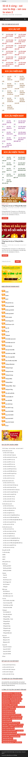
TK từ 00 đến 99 (9, 396)
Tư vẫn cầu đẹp (6, 552)
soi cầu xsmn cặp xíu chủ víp (9, 531)
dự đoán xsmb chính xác (16, 718)
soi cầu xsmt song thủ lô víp (9, 522)
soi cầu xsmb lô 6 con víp (8, 478)
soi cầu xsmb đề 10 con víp (9, 466)
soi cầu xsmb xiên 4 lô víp (9, 501)
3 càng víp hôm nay (6, 695)
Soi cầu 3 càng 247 (18, 726)
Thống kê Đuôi (8, 382)
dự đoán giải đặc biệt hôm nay (8, 710)
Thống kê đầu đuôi (9, 364)
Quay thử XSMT (9, 418)
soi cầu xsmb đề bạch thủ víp (9, 468)
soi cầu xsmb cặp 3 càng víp (9, 455)
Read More (4, 218)
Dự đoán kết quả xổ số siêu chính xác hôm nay (11, 714)
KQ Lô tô (4, 635)
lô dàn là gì (21, 724)
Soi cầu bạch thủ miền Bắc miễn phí (9, 732)
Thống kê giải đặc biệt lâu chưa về (9, 740)
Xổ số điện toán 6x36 (10, 339)
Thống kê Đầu (8, 378)
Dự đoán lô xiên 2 (5, 716)
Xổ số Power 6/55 (9, 324)
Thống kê (7, 335)
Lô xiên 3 (11, 726)
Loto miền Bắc (8, 400)
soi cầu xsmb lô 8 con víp (8, 482)
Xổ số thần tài (8, 346)
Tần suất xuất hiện (9, 393)
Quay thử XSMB (9, 411)
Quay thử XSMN (9, 414)
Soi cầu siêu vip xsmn (7, 527)
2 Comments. (5, 209)
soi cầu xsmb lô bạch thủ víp (9, 487)
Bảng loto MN (6, 639)
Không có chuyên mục (13, 724)
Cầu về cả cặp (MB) (10, 357)
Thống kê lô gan (9, 367)
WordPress (9, 755)
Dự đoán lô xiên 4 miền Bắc (16, 716)
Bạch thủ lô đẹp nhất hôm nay (16, 698)
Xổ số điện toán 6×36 (8, 596)
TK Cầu (4, 598)
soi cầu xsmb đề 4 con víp (9, 459)
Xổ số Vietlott (6, 584)
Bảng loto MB (6, 642)
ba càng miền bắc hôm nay (16, 695)
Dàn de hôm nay (5, 708)
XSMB (6, 291)
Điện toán (4, 589)
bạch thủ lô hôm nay (6, 697)
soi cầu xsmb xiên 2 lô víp (9, 496)
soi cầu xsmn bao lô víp (8, 528)
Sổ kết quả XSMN (9, 310)
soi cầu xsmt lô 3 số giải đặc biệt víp (11, 515)
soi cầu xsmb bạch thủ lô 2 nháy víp (11, 489)
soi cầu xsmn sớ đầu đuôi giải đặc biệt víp (12, 542)
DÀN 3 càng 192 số (13, 704)
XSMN (6, 295)
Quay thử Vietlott (9, 422)
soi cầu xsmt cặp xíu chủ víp (9, 508)
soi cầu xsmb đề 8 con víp (9, 464)
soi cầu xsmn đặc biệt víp (9, 533)
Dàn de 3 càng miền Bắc (19, 706)
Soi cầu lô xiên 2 (22, 734)
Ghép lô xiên (4, 724)
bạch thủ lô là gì (5, 698)
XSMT (6, 299)
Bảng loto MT (6, 637)
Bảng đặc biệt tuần (6, 702)
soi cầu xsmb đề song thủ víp (9, 473)
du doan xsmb (5, 704)
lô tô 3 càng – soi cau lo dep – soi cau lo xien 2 (14, 9)
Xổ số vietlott (8, 317)
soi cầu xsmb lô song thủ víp (9, 494)
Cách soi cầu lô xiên (15, 702)
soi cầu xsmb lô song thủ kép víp (10, 492)
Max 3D (7, 328)
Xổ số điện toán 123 (10, 342)
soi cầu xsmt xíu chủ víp (8, 524)
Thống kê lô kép (9, 375)
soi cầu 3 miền (20, 730)
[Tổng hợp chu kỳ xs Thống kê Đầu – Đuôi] (14, 231)
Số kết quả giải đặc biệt (15, 736)
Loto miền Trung (9, 407)
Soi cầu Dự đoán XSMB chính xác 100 (9, 734)
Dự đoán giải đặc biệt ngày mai (8, 712)
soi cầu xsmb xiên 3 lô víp (9, 498)
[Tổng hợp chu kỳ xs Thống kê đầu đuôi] (14, 195)
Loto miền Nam (9, 404)
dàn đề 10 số (12, 708)
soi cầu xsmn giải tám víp (9, 535)
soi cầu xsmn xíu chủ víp (8, 547)
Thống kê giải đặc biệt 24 (7, 738)
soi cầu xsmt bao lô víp (8, 505)
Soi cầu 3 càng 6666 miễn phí (8, 728)
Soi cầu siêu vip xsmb (7, 450)
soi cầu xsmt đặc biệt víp (8, 510)
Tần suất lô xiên (18, 742)
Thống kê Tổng (9, 389)
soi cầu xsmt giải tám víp (8, 512)
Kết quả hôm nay (9, 302)
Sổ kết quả (4, 564)
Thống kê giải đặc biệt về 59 (8, 742)
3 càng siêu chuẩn (17, 693)
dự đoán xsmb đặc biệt (6, 720)
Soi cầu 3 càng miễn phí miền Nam (9, 730)
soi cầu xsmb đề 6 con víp (9, 461)
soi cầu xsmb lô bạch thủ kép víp (10, 485)
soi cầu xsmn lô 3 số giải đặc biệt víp (11, 538)
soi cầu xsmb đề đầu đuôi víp (9, 471)
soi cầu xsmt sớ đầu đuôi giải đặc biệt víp (12, 519)
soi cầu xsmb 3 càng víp (8, 452)
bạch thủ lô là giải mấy (16, 697)
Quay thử (4, 644)
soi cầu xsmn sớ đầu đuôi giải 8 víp (11, 540)
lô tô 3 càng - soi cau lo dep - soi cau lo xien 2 (17, 207)
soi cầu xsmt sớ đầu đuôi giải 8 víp (11, 517)
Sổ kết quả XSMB (9, 306)
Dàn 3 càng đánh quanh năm (7, 706)
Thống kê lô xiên (9, 371)
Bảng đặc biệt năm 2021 (16, 700)
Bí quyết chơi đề (5, 239)
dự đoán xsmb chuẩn (6, 718)
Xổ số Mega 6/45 (9, 320)
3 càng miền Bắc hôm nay (7, 693)
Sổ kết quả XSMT (9, 313)
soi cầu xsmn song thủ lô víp (9, 545)
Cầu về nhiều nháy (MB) (11, 360)
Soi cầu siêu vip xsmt (7, 503)
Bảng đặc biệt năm (6, 700)
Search (17, 261)
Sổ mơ (6, 425)
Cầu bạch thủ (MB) (9, 349)
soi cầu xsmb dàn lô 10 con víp (10, 457)
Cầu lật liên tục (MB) (10, 353)
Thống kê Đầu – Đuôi (10, 385)
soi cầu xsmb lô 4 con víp (8, 475)
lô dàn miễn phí (5, 726)
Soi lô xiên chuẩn (5, 736)
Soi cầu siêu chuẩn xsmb (8, 480)
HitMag (15, 755)
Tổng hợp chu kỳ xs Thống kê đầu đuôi (14, 206)
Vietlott (4, 573)
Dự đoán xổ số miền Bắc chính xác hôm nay (10, 722)
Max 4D (7, 331)
